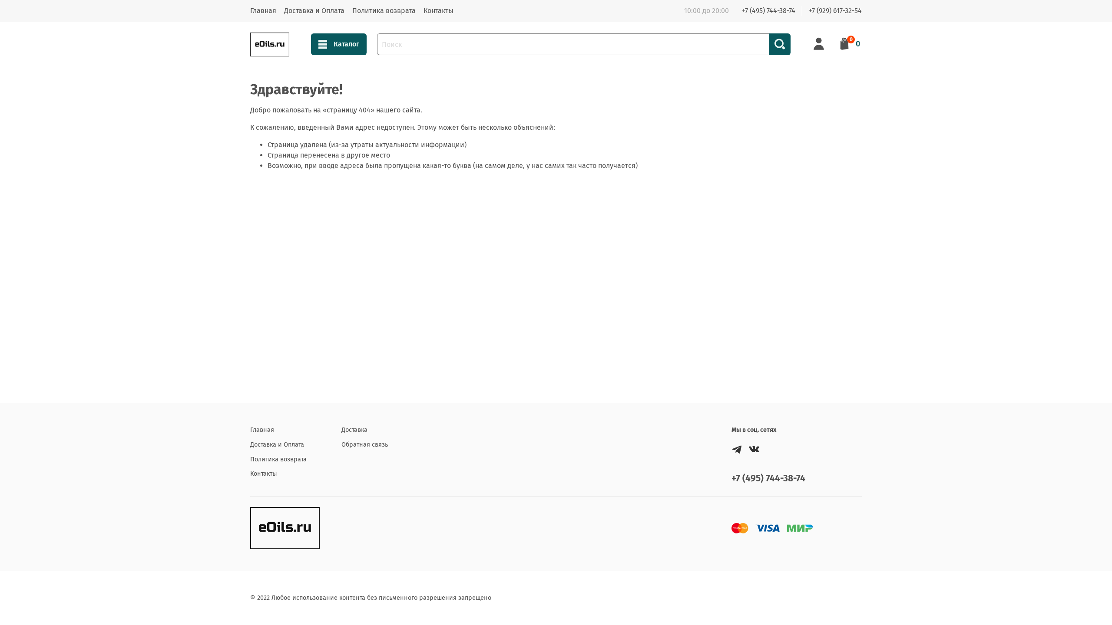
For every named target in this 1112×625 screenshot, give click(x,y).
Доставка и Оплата (314, 11)
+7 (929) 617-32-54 (835, 11)
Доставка (354, 430)
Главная (263, 11)
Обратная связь (364, 444)
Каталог (346, 44)
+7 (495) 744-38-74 (768, 11)
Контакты (438, 11)
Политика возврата (384, 11)
